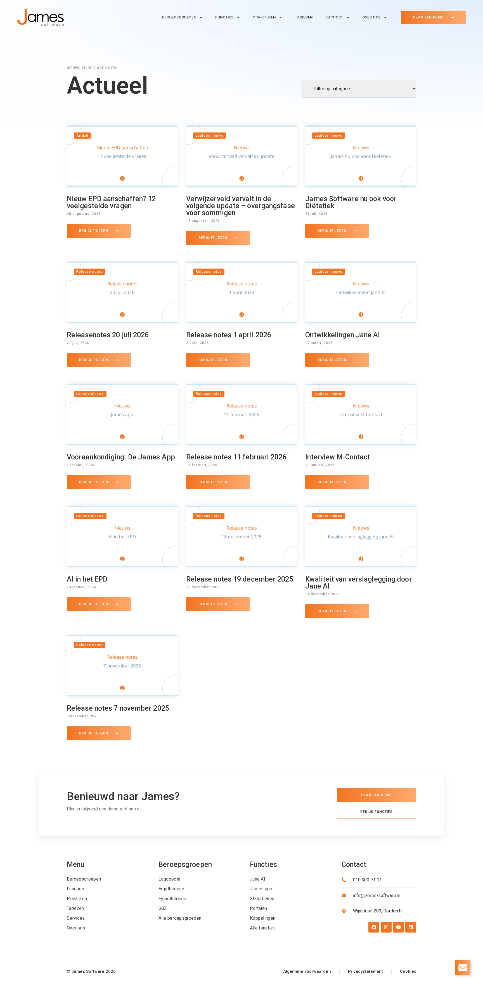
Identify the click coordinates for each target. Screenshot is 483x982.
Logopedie (169, 879)
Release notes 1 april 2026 (228, 335)
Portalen (258, 908)
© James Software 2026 (91, 971)
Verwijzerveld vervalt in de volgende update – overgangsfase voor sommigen (240, 206)
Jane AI (257, 879)
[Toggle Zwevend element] (462, 967)
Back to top (12, 944)
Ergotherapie (171, 888)
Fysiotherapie (172, 898)
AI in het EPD (87, 579)
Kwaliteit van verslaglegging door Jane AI (358, 582)
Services (76, 918)
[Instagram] (386, 927)
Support (334, 17)
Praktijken (264, 17)
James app (261, 888)
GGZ (162, 908)
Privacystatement (365, 971)
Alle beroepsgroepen (180, 918)
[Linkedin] (410, 927)
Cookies (408, 971)
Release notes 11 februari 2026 (236, 457)
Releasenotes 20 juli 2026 (108, 335)
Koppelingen (262, 918)
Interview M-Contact (337, 457)
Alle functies (263, 928)
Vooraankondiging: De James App (121, 457)
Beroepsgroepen (179, 17)
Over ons (371, 17)
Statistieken (262, 898)
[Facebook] (373, 927)
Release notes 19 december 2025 (239, 579)
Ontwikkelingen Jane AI (342, 335)
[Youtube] (398, 927)
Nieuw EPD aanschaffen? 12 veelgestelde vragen (111, 202)
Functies (224, 17)
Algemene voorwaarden (307, 971)
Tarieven (304, 17)
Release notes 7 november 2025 (118, 708)
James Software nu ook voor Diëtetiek (351, 202)
